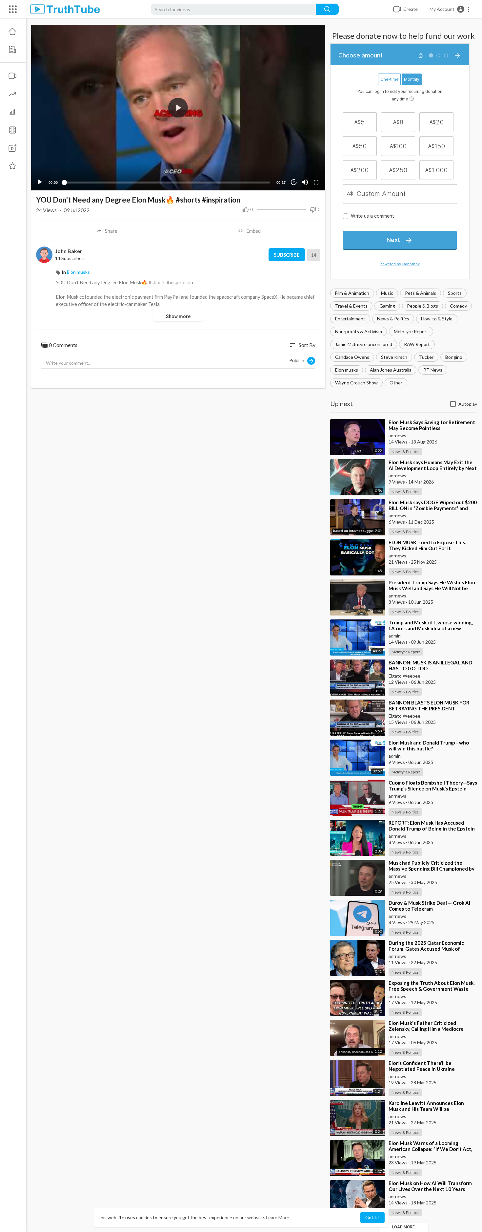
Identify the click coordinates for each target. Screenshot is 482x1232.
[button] (449, 9)
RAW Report (417, 344)
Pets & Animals (420, 293)
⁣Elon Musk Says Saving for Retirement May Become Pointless (432, 425)
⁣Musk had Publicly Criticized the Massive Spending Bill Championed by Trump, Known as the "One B (431, 868)
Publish (298, 360)
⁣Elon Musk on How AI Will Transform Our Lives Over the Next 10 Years (430, 1186)
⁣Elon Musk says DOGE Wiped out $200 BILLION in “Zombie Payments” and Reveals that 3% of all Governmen (433, 508)
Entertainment (350, 318)
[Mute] (305, 182)
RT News (432, 370)
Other (396, 382)
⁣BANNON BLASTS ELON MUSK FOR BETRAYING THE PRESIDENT (429, 705)
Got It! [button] (372, 1217)
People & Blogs (422, 306)
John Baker (68, 251)
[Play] (39, 182)
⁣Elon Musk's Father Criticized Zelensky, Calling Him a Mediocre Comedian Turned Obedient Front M (430, 1029)
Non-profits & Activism (358, 331)
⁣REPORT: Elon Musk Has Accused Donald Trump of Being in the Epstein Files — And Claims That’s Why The (432, 828)
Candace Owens (352, 357)
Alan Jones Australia (391, 370)
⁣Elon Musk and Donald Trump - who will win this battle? (429, 745)
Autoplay (467, 404)
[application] (178, 107)
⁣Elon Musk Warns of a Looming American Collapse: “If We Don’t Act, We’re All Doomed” (430, 1149)
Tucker (426, 357)
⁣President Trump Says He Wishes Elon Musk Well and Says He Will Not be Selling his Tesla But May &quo (432, 588)
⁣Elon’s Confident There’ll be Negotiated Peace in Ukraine (422, 1066)
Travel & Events (351, 306)
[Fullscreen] (316, 182)
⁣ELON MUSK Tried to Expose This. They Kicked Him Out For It (427, 545)
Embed (253, 231)
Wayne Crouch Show (356, 382)
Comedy (458, 306)
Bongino (453, 357)
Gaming (387, 306)
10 (293, 182)
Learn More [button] (277, 1217)
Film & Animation (352, 293)
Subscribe (287, 255)
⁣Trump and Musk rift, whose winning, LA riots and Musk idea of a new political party (431, 628)
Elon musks (346, 370)
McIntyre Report (411, 331)
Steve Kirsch (394, 357)
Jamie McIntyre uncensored (363, 344)
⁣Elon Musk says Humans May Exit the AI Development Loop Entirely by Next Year (433, 468)
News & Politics (393, 318)
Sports (455, 293)
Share (111, 231)
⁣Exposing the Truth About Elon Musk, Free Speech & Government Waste (431, 986)
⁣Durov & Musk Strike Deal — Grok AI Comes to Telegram (429, 906)
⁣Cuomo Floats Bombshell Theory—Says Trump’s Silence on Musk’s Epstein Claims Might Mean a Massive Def (433, 788)
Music (387, 293)
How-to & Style (436, 318)
